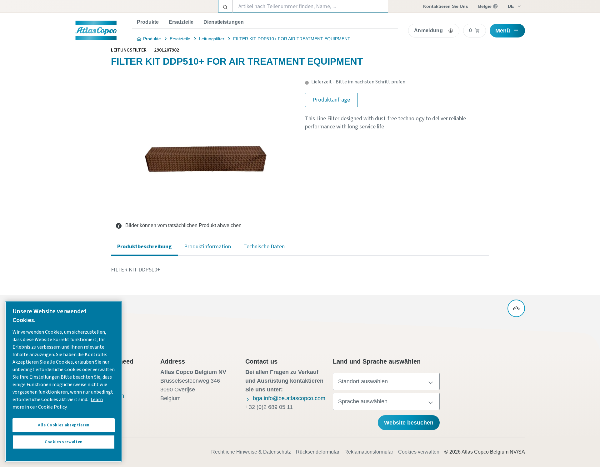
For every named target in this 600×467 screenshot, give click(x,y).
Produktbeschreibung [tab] (144, 247)
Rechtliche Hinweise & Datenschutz (251, 452)
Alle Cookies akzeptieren (63, 425)
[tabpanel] (300, 270)
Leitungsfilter (211, 38)
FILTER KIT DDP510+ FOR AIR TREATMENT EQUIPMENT (291, 38)
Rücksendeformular (317, 452)
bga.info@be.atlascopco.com (289, 398)
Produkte (148, 22)
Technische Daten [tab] (264, 247)
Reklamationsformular (368, 452)
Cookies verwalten (418, 452)
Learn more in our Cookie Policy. (57, 403)
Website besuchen (408, 423)
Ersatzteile (181, 22)
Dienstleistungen (223, 22)
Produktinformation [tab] (207, 247)
